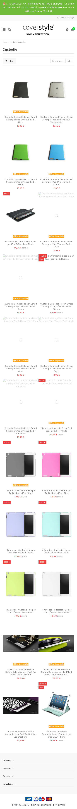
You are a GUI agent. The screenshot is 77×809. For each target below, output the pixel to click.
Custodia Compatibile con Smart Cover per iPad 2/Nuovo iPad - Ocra (20, 368)
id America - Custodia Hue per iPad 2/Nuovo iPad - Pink (56, 491)
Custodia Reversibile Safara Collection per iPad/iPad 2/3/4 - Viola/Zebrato (20, 734)
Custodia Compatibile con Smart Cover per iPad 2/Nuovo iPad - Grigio (56, 368)
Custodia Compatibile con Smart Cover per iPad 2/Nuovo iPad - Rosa (56, 244)
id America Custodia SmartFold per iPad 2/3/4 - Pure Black (20, 242)
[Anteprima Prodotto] (25, 113)
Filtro (10, 61)
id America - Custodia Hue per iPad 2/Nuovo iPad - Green (20, 611)
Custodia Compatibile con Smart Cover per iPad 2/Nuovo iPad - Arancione (20, 431)
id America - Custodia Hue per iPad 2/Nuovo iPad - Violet (20, 551)
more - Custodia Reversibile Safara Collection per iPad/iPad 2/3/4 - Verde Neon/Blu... (56, 672)
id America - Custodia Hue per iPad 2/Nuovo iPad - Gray (20, 491)
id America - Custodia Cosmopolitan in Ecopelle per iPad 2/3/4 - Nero (56, 734)
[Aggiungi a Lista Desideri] (16, 113)
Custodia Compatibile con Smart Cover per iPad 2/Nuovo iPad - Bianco (56, 306)
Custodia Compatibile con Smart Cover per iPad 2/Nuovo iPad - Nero (20, 120)
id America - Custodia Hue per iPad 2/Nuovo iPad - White (56, 611)
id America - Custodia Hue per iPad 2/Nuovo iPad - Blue (56, 551)
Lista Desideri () (66, 18)
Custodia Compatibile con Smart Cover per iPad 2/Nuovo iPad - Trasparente (56, 120)
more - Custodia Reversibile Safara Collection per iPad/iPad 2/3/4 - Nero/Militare (20, 672)
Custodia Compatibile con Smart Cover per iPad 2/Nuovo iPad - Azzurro (56, 182)
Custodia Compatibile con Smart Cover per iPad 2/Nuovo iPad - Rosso (20, 306)
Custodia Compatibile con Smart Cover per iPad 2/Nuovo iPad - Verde (20, 182)
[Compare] (20, 113)
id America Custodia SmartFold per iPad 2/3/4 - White (56, 429)
